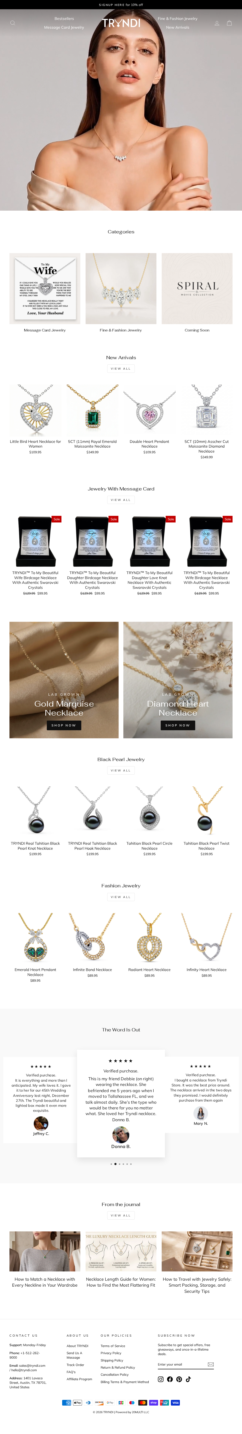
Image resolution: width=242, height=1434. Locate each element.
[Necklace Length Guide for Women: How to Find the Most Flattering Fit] (121, 1251)
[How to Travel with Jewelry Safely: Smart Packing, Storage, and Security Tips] (197, 1251)
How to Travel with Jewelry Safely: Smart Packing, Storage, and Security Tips (197, 1285)
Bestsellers (64, 18)
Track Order (75, 1365)
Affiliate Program (79, 1379)
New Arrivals (177, 27)
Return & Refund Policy (118, 1367)
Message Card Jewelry (64, 27)
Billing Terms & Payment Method (125, 1382)
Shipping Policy (112, 1360)
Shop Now (64, 725)
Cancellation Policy (115, 1374)
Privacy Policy (111, 1353)
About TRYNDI (77, 1346)
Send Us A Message (74, 1355)
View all (121, 368)
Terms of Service (113, 1346)
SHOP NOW (177, 725)
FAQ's (71, 1372)
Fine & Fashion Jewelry (178, 18)
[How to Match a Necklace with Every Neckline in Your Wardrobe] (44, 1251)
